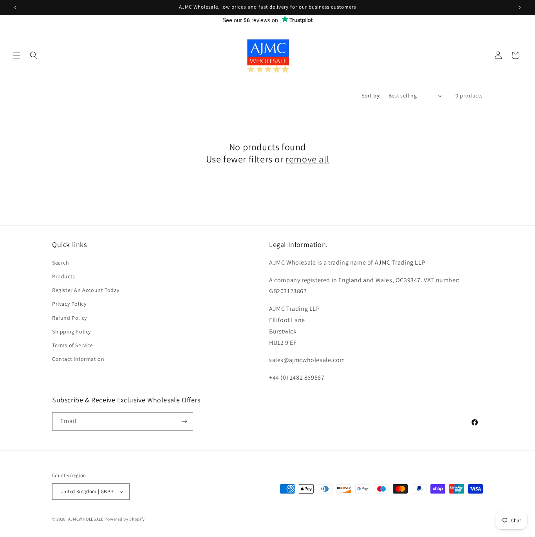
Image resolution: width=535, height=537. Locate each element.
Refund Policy (69, 317)
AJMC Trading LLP (400, 262)
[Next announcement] (519, 7)
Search (60, 262)
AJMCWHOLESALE (86, 519)
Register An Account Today (85, 290)
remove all (307, 159)
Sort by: (370, 95)
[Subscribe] (184, 421)
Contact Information (78, 358)
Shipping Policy (71, 331)
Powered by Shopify (125, 519)
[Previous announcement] (15, 7)
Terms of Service (72, 345)
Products (63, 276)
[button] (16, 55)
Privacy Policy (69, 303)
